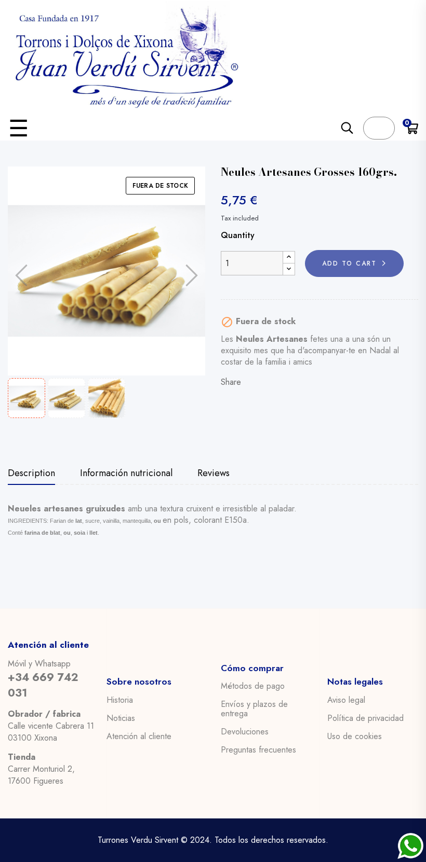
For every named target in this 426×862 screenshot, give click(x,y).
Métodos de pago (253, 686)
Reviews (213, 474)
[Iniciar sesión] (379, 128)
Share (254, 382)
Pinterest (288, 382)
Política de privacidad (365, 718)
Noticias (120, 718)
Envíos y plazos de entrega (254, 709)
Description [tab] (31, 474)
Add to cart (349, 263)
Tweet (271, 382)
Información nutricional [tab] (126, 474)
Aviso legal (346, 700)
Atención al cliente (138, 736)
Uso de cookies (354, 736)
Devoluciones (245, 731)
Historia (119, 700)
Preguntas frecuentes (258, 750)
